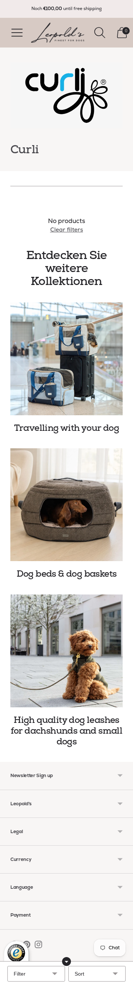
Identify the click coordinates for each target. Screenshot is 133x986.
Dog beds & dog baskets (67, 574)
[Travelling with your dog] (66, 358)
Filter (19, 974)
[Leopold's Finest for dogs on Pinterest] (26, 946)
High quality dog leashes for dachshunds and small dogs (67, 731)
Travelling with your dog (66, 428)
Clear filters (66, 229)
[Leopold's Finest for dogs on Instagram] (38, 946)
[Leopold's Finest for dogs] (57, 33)
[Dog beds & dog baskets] (66, 504)
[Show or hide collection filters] (66, 961)
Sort (79, 974)
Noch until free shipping (66, 9)
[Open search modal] (99, 32)
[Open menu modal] (17, 32)
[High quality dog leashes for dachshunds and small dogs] (66, 650)
